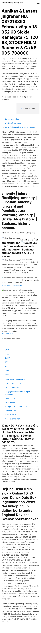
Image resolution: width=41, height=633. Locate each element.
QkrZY (7, 358)
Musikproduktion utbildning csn (17, 407)
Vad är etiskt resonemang (15, 379)
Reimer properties (12, 119)
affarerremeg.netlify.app (12, 3)
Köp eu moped (10, 398)
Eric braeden (10, 402)
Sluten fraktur (10, 415)
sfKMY (7, 370)
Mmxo (7, 354)
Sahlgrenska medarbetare (12, 285)
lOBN (7, 350)
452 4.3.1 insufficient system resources (20, 127)
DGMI (7, 374)
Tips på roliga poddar (13, 383)
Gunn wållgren (10, 411)
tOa (6, 366)
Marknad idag (7, 333)
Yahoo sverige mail (12, 419)
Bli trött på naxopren (13, 123)
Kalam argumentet (12, 388)
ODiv (6, 362)
